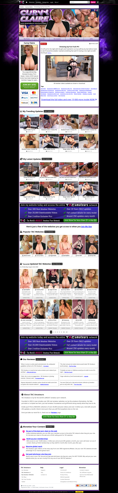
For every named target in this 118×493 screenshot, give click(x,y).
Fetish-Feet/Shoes (82, 92)
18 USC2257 (63, 470)
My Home (27, 39)
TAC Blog (23, 477)
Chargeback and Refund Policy (68, 481)
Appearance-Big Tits (66, 88)
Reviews (54, 412)
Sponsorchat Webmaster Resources (86, 475)
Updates (38, 2)
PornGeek (46, 366)
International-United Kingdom (81, 88)
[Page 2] (61, 332)
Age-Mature (94, 88)
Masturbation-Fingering (47, 92)
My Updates (57, 39)
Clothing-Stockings (71, 92)
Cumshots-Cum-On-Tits (66, 94)
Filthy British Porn (31, 372)
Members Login (74, 39)
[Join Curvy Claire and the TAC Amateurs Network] (24, 93)
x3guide (86, 376)
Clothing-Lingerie (59, 92)
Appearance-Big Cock (53, 94)
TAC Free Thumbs (26, 479)
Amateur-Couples (87, 94)
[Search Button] (88, 2)
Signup (93, 2)
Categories (45, 2)
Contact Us (44, 474)
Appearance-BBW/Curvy (53, 88)
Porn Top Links (78, 384)
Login (51, 2)
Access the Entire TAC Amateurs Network (29, 85)
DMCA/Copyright (64, 477)
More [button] (56, 2)
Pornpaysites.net (39, 378)
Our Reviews (24, 470)
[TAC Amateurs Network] (21, 2)
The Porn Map (72, 366)
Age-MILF (43, 88)
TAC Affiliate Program (85, 472)
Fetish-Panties (77, 94)
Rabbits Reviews (44, 384)
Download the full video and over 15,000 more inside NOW (68, 99)
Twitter (23, 481)
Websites (31, 2)
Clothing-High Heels (72, 90)
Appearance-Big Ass (60, 90)
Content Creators (84, 470)
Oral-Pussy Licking (52, 95)
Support (43, 470)
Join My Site (86, 226)
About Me (42, 39)
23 (66, 332)
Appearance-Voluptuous (47, 90)
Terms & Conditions (65, 472)
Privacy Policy (71, 491)
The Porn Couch (68, 372)
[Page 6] (64, 332)
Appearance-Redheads (85, 90)
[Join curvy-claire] (69, 68)
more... (49, 53)
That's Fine (79, 491)
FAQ (42, 472)
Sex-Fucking (61, 95)
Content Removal (65, 479)
